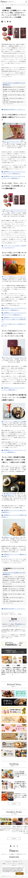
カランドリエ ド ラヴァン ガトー (15, 142)
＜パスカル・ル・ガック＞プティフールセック (13, 357)
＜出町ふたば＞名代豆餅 (10, 493)
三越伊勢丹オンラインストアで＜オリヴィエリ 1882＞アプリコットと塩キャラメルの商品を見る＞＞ (13, 319)
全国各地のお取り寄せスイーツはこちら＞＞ (14, 109)
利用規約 (4, 863)
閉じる (27, 873)
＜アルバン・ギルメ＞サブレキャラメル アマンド (16, 209)
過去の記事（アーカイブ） (17, 861)
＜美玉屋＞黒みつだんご (8, 495)
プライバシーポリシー (12, 863)
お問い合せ (14, 865)
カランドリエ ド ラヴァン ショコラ (12, 141)
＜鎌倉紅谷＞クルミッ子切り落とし (11, 537)
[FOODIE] (10, 21)
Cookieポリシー (21, 863)
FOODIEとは (8, 861)
